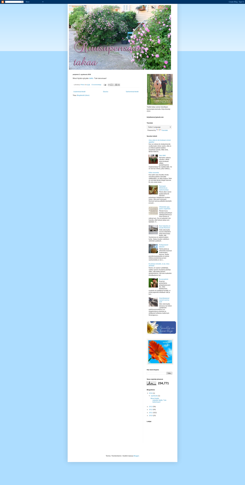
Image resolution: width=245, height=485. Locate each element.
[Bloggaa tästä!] (111, 84)
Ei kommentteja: (97, 84)
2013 (151, 407)
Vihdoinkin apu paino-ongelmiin (164, 208)
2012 (151, 409)
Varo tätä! (162, 155)
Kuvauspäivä (163, 279)
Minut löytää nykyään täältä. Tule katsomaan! (158, 400)
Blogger (136, 456)
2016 (151, 393)
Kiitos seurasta (154, 172)
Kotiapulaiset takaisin (163, 246)
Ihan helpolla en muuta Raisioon (164, 227)
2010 (151, 415)
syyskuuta (154, 396)
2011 (151, 413)
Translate (164, 130)
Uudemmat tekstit (79, 92)
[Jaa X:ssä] (114, 84)
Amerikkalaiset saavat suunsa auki (164, 300)
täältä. (91, 78)
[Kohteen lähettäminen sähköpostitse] (109, 84)
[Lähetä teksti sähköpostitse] (105, 84)
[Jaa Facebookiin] (116, 84)
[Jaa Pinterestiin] (119, 84)
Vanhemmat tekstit (132, 92)
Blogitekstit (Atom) (83, 95)
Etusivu (105, 92)
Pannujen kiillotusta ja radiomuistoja (164, 188)
